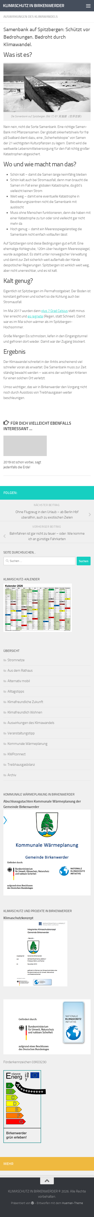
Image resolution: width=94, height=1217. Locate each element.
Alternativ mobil (19, 681)
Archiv (12, 775)
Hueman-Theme (72, 1203)
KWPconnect (17, 754)
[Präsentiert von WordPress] (32, 1203)
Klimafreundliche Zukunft (25, 702)
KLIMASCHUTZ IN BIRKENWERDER (33, 5)
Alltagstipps (16, 691)
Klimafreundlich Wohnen (25, 712)
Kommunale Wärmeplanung (27, 744)
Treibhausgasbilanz (21, 765)
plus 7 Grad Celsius (54, 311)
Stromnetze (16, 660)
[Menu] (88, 5)
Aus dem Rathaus (20, 670)
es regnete (35, 316)
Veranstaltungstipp (21, 733)
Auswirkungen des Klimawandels (30, 17)
